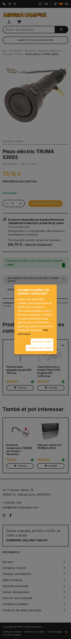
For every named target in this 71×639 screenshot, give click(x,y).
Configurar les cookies (39, 347)
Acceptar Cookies (42, 341)
